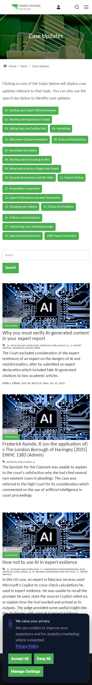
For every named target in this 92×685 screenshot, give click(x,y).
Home (12, 66)
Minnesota (19, 348)
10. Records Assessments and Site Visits (53, 572)
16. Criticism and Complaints (22, 346)
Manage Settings (25, 671)
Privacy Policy (27, 646)
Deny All (43, 658)
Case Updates (11, 326)
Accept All (20, 658)
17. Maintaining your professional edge (62, 569)
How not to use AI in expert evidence (39, 562)
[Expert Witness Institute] (26, 7)
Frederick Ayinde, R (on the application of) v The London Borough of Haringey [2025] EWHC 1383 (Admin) (45, 450)
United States (33, 348)
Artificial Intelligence (52, 346)
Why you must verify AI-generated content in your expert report (45, 336)
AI (68, 346)
